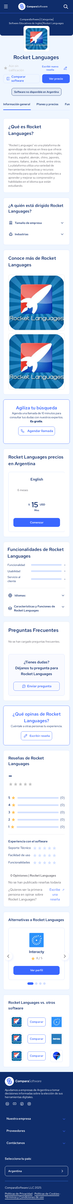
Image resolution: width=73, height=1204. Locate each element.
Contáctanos (15, 1143)
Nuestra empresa (18, 1119)
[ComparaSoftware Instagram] (29, 1103)
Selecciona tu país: (18, 1159)
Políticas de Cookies (46, 1194)
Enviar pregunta (39, 686)
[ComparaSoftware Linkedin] (7, 1103)
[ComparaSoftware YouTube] (14, 1103)
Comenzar (37, 522)
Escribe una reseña (54, 894)
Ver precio (56, 78)
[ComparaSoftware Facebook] (21, 1103)
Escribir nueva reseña (50, 68)
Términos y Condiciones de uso (24, 1197)
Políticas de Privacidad (18, 1194)
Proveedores (15, 1131)
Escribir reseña (40, 736)
